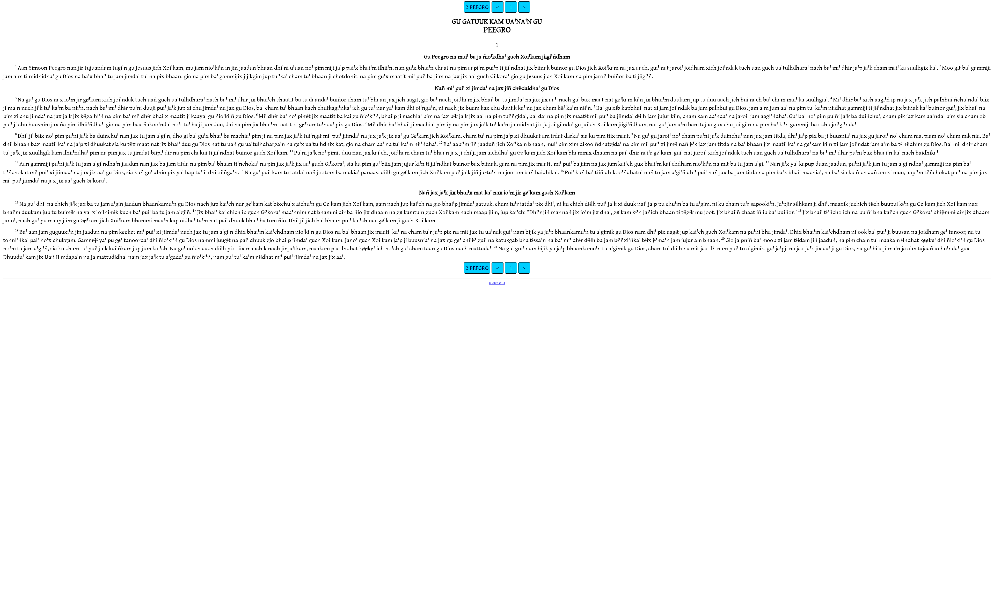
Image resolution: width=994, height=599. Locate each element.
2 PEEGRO (477, 7)
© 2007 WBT (497, 282)
